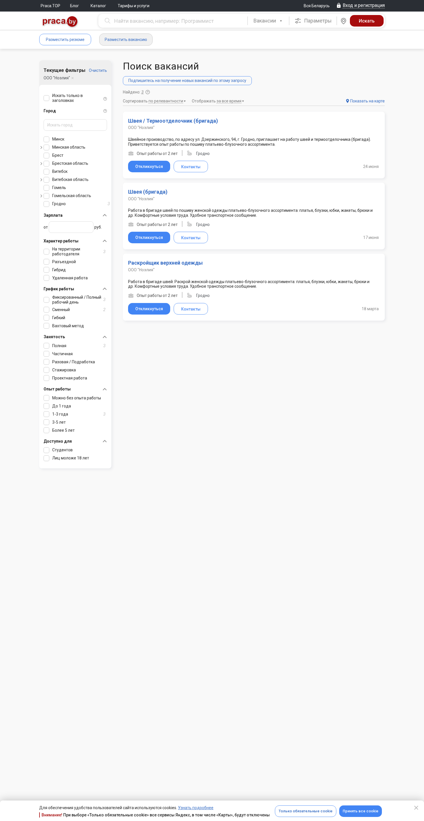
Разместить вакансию (126, 39)
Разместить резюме (65, 39)
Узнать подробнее (195, 807)
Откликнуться (149, 166)
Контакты (190, 166)
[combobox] (268, 20)
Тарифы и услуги (133, 5)
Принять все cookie (360, 811)
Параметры (317, 21)
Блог (74, 5)
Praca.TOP (50, 5)
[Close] (416, 807)
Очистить (98, 70)
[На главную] (60, 22)
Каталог (98, 5)
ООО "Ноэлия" (57, 78)
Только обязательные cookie (306, 811)
